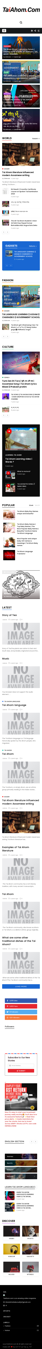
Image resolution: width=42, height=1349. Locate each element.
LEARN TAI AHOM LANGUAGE (20, 1187)
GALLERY (10, 572)
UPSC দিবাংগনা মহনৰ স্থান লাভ (19, 211)
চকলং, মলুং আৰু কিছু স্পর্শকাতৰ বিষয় (20, 202)
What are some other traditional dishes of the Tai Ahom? (18, 941)
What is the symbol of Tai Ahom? (20, 592)
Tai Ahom (8, 750)
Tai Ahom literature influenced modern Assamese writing (18, 174)
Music (5, 658)
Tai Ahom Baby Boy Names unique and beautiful (27, 512)
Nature (7, 1330)
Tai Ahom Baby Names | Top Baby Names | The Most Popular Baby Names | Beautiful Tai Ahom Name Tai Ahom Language (28, 528)
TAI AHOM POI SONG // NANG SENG (26, 485)
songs (6, 377)
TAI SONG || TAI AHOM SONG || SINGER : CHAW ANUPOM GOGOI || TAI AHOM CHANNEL (25, 396)
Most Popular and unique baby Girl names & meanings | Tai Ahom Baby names (27, 542)
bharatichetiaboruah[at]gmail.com (18, 1302)
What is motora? (23, 471)
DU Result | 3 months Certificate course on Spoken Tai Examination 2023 (24, 191)
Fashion (7, 1326)
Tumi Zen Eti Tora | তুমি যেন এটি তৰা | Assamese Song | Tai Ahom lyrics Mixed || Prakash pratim (19, 383)
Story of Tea (9, 615)
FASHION (7, 280)
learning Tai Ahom (13, 455)
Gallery (7, 588)
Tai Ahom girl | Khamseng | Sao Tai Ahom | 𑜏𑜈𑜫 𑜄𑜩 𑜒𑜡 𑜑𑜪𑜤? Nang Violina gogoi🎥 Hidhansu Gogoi (24, 327)
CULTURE (8, 347)
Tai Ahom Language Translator (25, 552)
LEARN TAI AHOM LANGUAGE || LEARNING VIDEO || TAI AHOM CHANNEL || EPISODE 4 (18, 99)
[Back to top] (39, 1346)
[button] (4, 30)
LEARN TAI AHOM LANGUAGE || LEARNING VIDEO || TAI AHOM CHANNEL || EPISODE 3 (25, 1207)
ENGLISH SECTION (14, 1141)
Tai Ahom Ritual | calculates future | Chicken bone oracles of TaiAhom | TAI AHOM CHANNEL (20, 51)
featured (7, 46)
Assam (6, 72)
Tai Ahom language (12, 701)
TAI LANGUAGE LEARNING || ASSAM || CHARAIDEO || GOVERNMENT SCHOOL (25, 254)
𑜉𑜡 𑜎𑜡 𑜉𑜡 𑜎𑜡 (15, 407)
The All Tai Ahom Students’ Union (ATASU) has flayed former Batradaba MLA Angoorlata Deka (24, 223)
